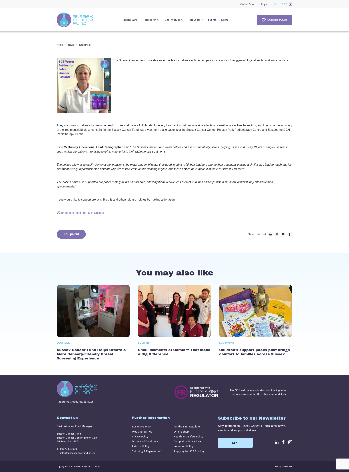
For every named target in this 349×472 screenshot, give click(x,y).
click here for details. (274, 394)
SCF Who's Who (141, 426)
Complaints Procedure (187, 441)
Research (151, 19)
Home (60, 44)
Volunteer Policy (183, 446)
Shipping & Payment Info (147, 451)
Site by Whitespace (283, 466)
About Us (194, 19)
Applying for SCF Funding (189, 451)
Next (235, 442)
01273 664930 (67, 448)
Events (212, 19)
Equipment (85, 44)
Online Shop (247, 4)
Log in (264, 4)
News (224, 19)
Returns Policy (140, 446)
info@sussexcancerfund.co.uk (76, 452)
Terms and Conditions (145, 441)
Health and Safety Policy (188, 436)
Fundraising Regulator (187, 426)
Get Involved (172, 19)
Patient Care (129, 19)
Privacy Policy (140, 436)
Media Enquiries (142, 431)
